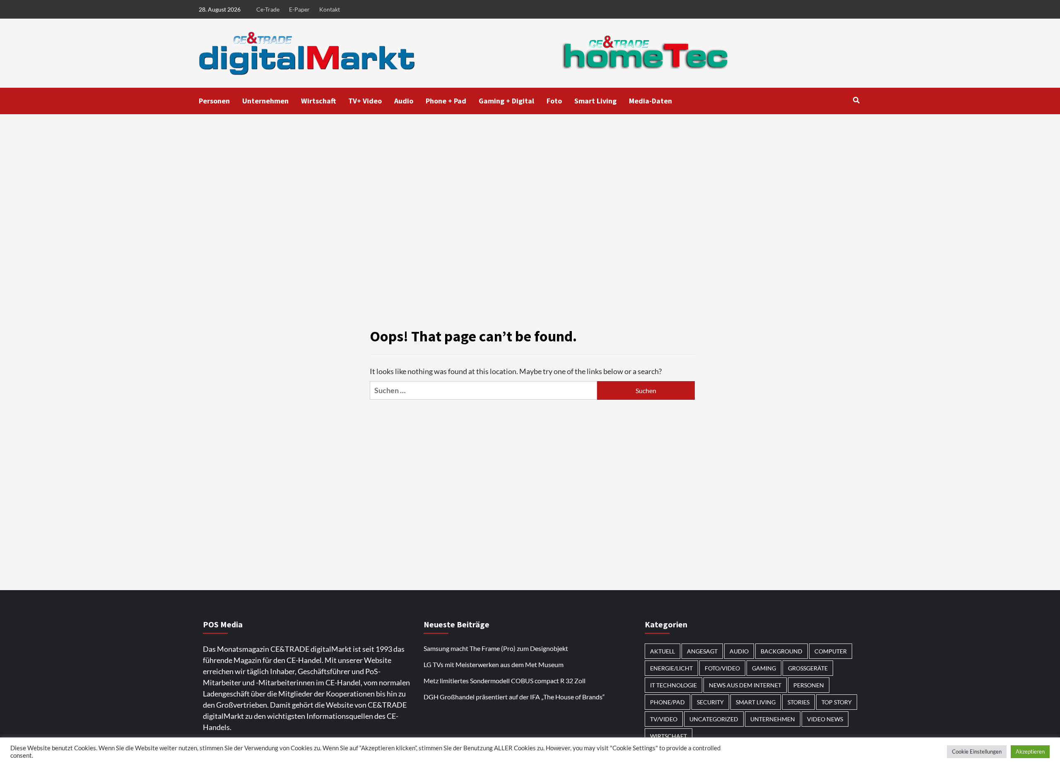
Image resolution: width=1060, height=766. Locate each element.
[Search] (856, 100)
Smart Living (595, 101)
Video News (825, 719)
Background (781, 651)
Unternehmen (265, 101)
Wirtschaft (318, 101)
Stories (798, 702)
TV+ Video (365, 101)
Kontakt (329, 9)
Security (710, 702)
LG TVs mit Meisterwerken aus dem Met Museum (494, 664)
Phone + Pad (446, 101)
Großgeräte (808, 668)
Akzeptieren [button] (1030, 751)
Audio (403, 101)
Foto (554, 101)
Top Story (837, 702)
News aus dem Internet (745, 685)
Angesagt (702, 651)
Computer (830, 651)
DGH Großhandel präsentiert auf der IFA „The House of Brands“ (515, 697)
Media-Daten (650, 101)
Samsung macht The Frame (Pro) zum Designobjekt (496, 648)
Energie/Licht (671, 668)
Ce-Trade (267, 9)
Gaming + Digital (506, 101)
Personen (214, 101)
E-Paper (299, 9)
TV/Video (663, 719)
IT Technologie (673, 685)
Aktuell (662, 651)
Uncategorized (713, 719)
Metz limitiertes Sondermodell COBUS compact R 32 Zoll (504, 680)
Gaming (764, 668)
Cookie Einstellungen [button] (977, 751)
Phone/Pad (667, 702)
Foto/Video (722, 668)
